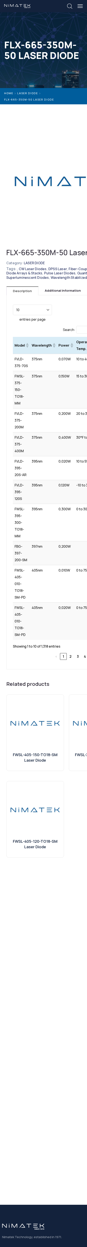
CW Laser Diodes (33, 269)
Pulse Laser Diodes (60, 273)
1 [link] (63, 656)
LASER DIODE (27, 93)
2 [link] (70, 656)
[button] (27, 345)
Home (8, 93)
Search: (69, 329)
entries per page (32, 319)
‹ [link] (56, 656)
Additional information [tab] (63, 290)
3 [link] (78, 656)
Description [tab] (22, 291)
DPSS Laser (57, 269)
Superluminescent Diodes (27, 277)
